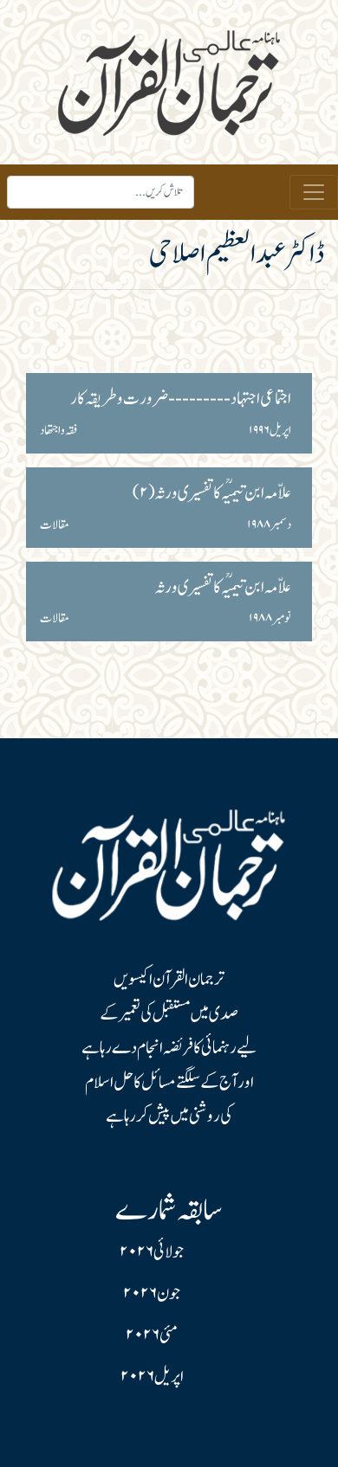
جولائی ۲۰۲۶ (152, 1252)
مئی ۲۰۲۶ (152, 1335)
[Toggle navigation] (313, 192)
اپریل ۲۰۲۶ (152, 1377)
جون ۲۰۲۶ (151, 1294)
